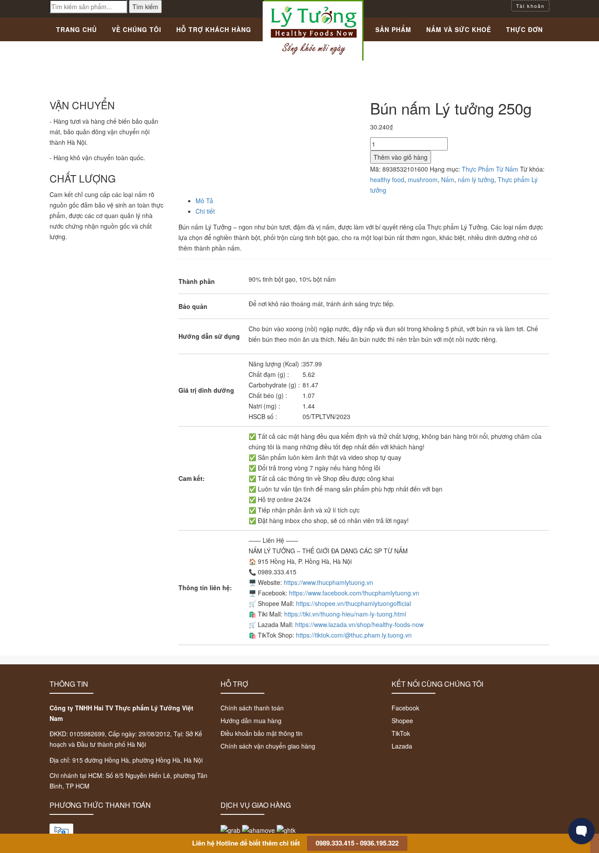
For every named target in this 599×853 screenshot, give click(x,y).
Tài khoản (530, 5)
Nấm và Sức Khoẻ (458, 29)
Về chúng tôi (136, 29)
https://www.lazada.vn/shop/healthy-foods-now (359, 624)
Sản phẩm (393, 29)
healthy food (387, 179)
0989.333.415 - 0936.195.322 (357, 843)
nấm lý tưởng (476, 179)
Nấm (447, 179)
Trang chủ (76, 29)
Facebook (405, 707)
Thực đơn (524, 29)
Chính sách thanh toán (252, 707)
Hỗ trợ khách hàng (213, 29)
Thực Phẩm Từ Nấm (490, 169)
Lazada (402, 746)
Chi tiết (205, 211)
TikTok (401, 733)
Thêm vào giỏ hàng (401, 157)
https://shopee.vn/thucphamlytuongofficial (353, 603)
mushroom (423, 179)
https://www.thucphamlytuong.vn (328, 582)
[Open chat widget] (581, 831)
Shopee (402, 720)
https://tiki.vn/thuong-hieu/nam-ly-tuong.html (345, 613)
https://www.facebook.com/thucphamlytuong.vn (354, 592)
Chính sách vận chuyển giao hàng (268, 746)
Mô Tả (204, 200)
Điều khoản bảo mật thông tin (262, 733)
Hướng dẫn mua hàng (251, 720)
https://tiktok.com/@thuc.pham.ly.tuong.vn (354, 635)
